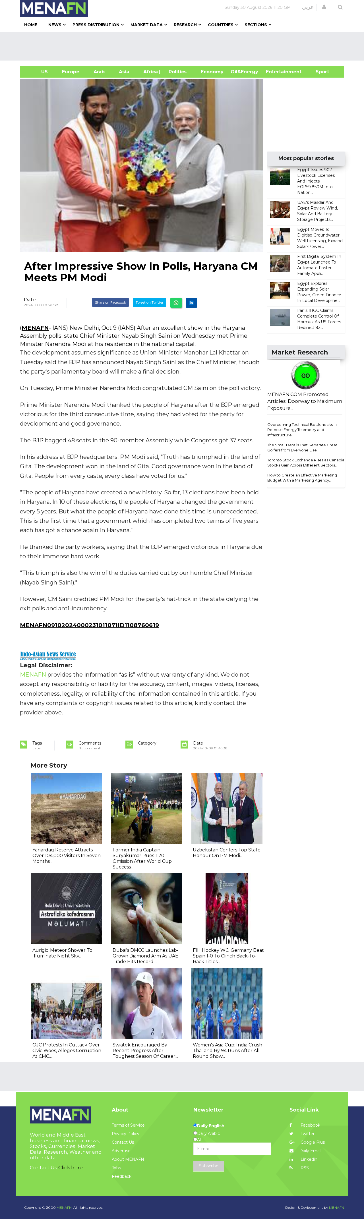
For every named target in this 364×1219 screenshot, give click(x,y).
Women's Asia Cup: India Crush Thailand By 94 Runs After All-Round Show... (227, 1050)
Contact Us (123, 1142)
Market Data (147, 24)
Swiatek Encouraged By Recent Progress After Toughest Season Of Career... (145, 1050)
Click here (70, 1167)
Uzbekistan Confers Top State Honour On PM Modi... (226, 852)
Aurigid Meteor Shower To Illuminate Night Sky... (62, 953)
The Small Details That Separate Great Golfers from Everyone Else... (302, 448)
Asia (124, 71)
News (54, 24)
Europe (70, 71)
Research (185, 24)
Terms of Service (128, 1125)
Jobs (116, 1167)
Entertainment (275, 71)
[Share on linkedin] (191, 303)
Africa (150, 71)
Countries (220, 24)
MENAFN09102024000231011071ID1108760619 (89, 625)
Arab (99, 71)
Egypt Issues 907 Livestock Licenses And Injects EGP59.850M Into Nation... (316, 181)
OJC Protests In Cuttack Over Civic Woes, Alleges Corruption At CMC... (66, 1050)
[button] (324, 7)
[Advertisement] (184, 46)
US (37, 71)
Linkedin (308, 1159)
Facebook (309, 1125)
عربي (308, 7)
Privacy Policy (125, 1133)
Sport (319, 71)
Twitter (307, 1133)
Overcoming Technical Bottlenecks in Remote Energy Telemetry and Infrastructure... (302, 429)
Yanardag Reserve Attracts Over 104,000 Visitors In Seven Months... (66, 855)
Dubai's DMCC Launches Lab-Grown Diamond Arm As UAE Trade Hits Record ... (146, 956)
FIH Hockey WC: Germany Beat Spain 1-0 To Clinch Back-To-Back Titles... (228, 956)
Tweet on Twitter (150, 302)
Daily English (210, 1125)
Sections (256, 24)
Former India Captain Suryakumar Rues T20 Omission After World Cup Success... (142, 858)
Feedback (121, 1176)
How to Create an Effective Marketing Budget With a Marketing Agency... (302, 478)
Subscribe (208, 1165)
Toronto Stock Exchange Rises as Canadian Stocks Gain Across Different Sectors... (307, 463)
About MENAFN (128, 1159)
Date (30, 299)
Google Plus (312, 1142)
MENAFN (35, 327)
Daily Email (310, 1150)
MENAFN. (65, 1207)
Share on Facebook (110, 302)
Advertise (121, 1150)
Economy (212, 71)
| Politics (176, 71)
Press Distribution (96, 24)
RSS (304, 1167)
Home (30, 24)
